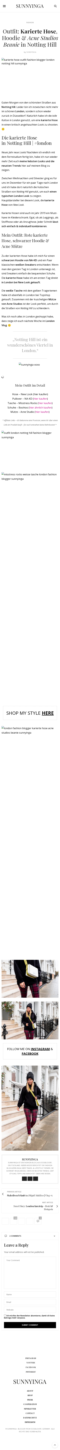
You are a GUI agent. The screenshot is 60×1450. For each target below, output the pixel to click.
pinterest (31, 1372)
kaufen (44, 412)
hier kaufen (40, 398)
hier (37, 412)
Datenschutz (30, 1417)
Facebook (30, 1053)
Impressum (30, 1422)
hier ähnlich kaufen (40, 407)
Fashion (30, 22)
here (48, 713)
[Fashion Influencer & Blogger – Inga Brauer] (30, 6)
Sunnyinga (31, 52)
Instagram (40, 1049)
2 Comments (15, 1236)
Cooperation (30, 1404)
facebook (31, 1367)
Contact (30, 1413)
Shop (30, 1395)
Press (30, 1399)
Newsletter (30, 1409)
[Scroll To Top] (55, 1445)
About (30, 1391)
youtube (30, 1362)
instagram (30, 1358)
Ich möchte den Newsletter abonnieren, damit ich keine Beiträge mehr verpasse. (29, 1316)
